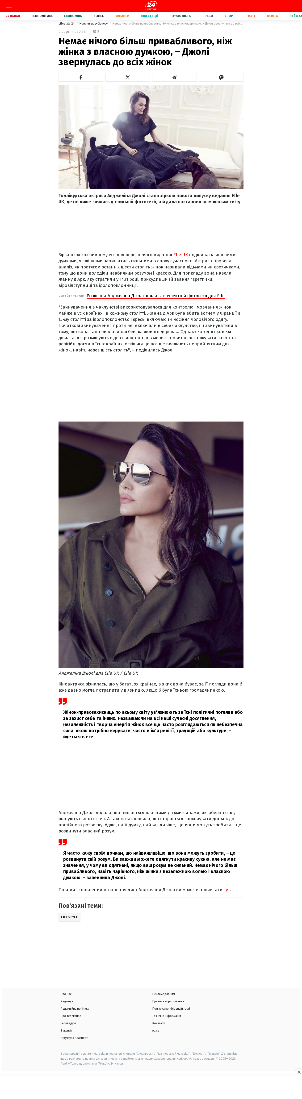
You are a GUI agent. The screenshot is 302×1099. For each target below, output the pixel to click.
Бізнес (98, 16)
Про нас (65, 994)
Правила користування (168, 1001)
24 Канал (13, 16)
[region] (151, 1087)
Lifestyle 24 (67, 23)
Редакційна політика (74, 1008)
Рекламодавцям (163, 994)
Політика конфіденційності (171, 1008)
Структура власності (74, 1038)
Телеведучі (68, 1023)
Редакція (66, 1001)
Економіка (73, 16)
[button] (81, 77)
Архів (155, 1030)
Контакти (158, 1023)
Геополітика (42, 16)
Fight (251, 16)
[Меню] (9, 6)
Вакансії (66, 1030)
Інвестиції (149, 16)
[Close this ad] (298, 1072)
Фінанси (122, 16)
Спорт (230, 16)
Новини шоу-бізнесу (93, 23)
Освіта (272, 16)
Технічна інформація (166, 1016)
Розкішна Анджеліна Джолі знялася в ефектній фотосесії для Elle (156, 295)
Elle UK (180, 254)
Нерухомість (180, 16)
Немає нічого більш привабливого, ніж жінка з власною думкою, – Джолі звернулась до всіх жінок (177, 23)
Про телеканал (70, 1016)
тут (227, 889)
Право (207, 16)
